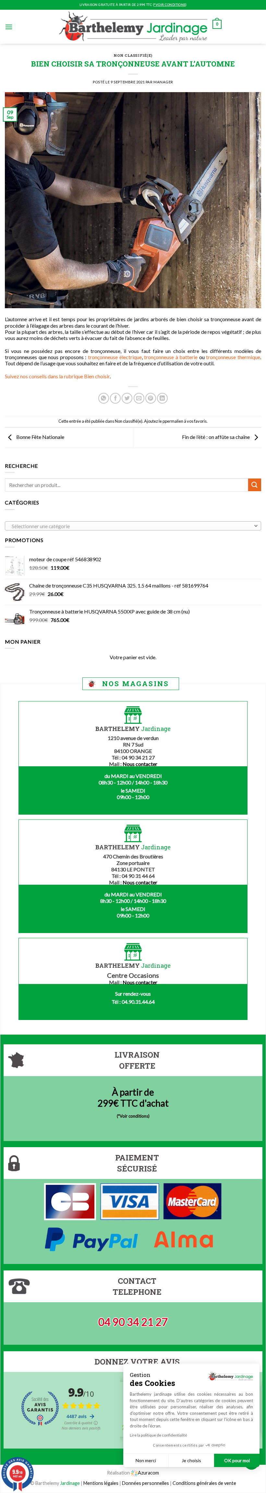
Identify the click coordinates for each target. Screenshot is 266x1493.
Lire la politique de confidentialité (158, 1435)
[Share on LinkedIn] (162, 398)
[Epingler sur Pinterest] (150, 398)
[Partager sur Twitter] (127, 398)
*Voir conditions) (134, 1116)
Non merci (146, 1460)
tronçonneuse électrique (115, 357)
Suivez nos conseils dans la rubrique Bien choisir (57, 376)
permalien (174, 421)
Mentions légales (100, 1483)
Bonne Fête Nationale (39, 437)
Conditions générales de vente (204, 1483)
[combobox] (133, 525)
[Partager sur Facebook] (115, 398)
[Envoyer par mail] (139, 398)
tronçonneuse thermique (233, 357)
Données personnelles (146, 1483)
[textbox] (131, 526)
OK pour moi (237, 1460)
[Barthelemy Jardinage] (133, 26)
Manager (163, 82)
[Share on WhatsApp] (103, 398)
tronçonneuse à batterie (171, 357)
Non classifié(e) (133, 55)
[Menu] (9, 27)
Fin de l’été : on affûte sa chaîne (216, 437)
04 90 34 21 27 (133, 1322)
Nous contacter (140, 764)
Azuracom (148, 1472)
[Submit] (254, 485)
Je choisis (191, 1460)
